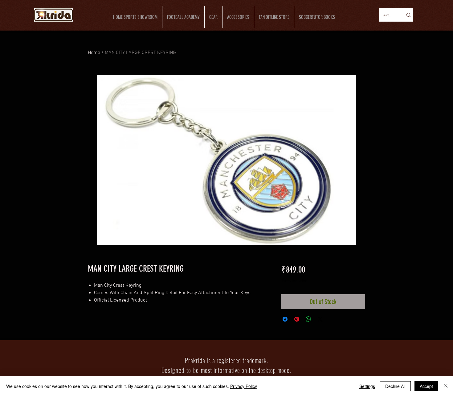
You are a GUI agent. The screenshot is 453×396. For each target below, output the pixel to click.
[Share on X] (320, 319)
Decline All (395, 386)
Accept (426, 386)
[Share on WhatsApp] (308, 319)
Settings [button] (367, 386)
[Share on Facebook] (285, 319)
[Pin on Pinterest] (296, 319)
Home (94, 53)
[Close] (445, 386)
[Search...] (408, 15)
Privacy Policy (243, 386)
